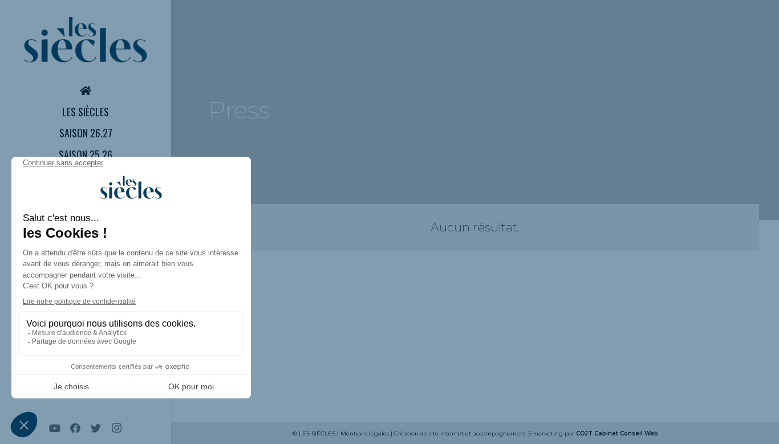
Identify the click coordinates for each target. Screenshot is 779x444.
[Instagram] (116, 428)
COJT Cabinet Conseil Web (617, 433)
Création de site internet (429, 433)
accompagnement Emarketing (518, 433)
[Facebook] (75, 428)
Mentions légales (364, 433)
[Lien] (85, 40)
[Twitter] (96, 428)
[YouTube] (54, 428)
